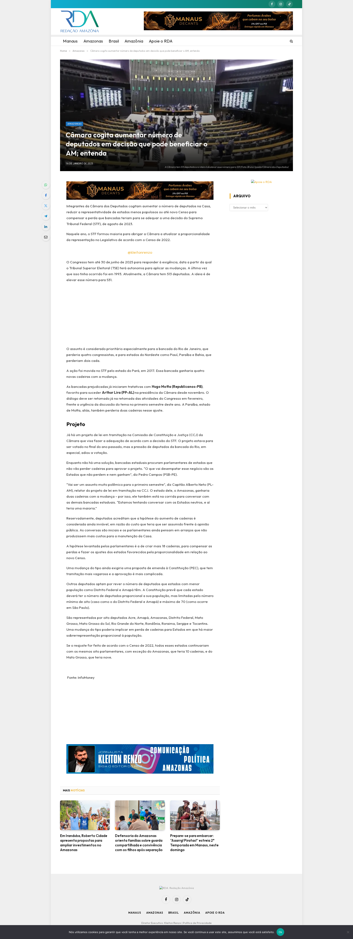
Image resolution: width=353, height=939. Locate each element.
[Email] (46, 237)
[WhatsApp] (46, 185)
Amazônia (192, 912)
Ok (280, 932)
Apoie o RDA (215, 912)
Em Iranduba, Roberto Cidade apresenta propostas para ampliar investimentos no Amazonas (83, 843)
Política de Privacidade (197, 922)
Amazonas (74, 123)
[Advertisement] (140, 315)
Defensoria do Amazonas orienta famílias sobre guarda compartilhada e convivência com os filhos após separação (139, 843)
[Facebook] (46, 195)
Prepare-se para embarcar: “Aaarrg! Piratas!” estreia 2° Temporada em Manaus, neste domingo (194, 843)
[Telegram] (46, 216)
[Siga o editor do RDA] (140, 759)
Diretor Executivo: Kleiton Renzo (161, 922)
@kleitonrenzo (140, 252)
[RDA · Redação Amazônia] (79, 21)
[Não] (348, 932)
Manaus (134, 912)
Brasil (173, 912)
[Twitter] (46, 206)
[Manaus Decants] (218, 21)
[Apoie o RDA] (261, 182)
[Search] (291, 41)
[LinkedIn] (46, 226)
